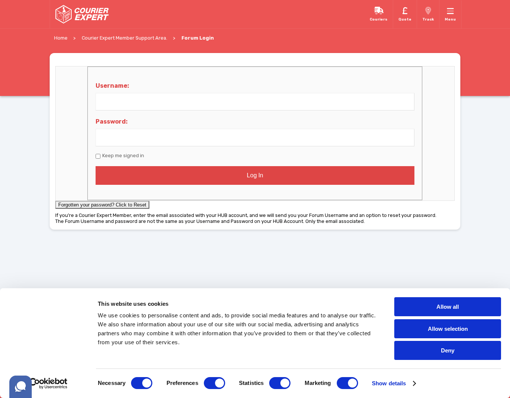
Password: (112, 121)
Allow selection (448, 329)
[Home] (81, 14)
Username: (112, 85)
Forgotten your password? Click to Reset (102, 205)
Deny (447, 350)
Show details (389, 383)
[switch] (214, 383)
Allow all (447, 307)
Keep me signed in (123, 155)
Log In (255, 175)
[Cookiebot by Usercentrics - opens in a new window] (48, 383)
